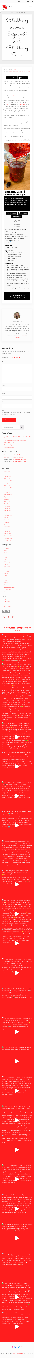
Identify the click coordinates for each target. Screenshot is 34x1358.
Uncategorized (7, 589)
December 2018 (8, 536)
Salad (5, 575)
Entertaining (7, 562)
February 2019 (7, 531)
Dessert (17, 71)
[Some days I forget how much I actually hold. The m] (17, 1297)
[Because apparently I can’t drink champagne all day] (17, 678)
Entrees (6, 564)
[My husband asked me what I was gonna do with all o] (17, 972)
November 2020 (8, 515)
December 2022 (8, 487)
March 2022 (7, 501)
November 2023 (8, 481)
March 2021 (7, 506)
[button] (5, 209)
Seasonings (7, 578)
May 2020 (6, 522)
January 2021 (7, 510)
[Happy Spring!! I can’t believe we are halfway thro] (17, 943)
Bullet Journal (7, 555)
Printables (6, 571)
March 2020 (7, 526)
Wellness (6, 592)
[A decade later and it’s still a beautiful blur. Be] (17, 1002)
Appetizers (6, 548)
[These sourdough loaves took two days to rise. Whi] (17, 855)
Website (4, 402)
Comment (5, 362)
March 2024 (7, 478)
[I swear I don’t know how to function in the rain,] (17, 1061)
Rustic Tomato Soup (9, 442)
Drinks (5, 559)
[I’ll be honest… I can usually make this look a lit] (17, 825)
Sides (5, 580)
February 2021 (7, 508)
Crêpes (14, 96)
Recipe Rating (5, 357)
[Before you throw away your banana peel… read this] (17, 914)
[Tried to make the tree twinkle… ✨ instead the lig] (17, 1238)
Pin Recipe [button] (23, 213)
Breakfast (11, 71)
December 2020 (8, 513)
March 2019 (7, 529)
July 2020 (6, 517)
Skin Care (6, 582)
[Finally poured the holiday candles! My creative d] (17, 1208)
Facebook (17, 337)
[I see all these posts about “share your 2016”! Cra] (17, 1120)
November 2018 (8, 538)
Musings (6, 569)
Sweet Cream (22, 104)
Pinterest (23, 336)
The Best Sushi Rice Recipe (16, 455)
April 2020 (6, 524)
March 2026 (7, 471)
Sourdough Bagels (8, 445)
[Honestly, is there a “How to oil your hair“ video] (17, 1149)
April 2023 (6, 483)
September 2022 (8, 494)
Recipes (6, 573)
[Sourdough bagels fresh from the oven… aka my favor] (17, 1267)
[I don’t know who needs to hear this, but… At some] (17, 766)
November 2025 (8, 474)
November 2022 (8, 490)
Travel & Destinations (9, 587)
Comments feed (8, 604)
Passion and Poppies (18, 1353)
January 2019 (7, 533)
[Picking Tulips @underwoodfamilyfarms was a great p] (17, 1090)
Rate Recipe (17, 216)
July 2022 (6, 499)
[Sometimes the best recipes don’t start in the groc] (17, 648)
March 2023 (7, 485)
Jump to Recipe (13, 78)
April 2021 (6, 504)
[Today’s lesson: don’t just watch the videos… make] (17, 796)
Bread (5, 550)
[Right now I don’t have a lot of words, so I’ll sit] (17, 1179)
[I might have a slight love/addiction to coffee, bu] (17, 1031)
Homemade (7, 566)
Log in (5, 599)
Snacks (6, 585)
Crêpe (8, 104)
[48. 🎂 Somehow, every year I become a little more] (17, 707)
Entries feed (7, 601)
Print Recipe (24, 78)
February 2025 (7, 476)
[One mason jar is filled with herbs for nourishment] (17, 737)
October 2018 (7, 540)
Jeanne (6, 455)
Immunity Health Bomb (9, 447)
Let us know (16, 297)
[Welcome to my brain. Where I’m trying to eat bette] (17, 884)
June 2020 (6, 520)
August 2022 (7, 497)
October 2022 (7, 492)
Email (4, 393)
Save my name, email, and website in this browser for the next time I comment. (16, 413)
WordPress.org (8, 606)
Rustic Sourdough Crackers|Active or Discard (15, 440)
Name (4, 385)
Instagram (18, 336)
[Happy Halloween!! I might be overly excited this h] (17, 1326)
